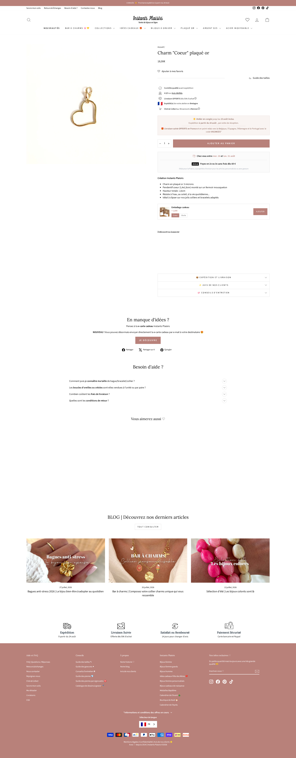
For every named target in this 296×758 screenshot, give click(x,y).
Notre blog (125, 666)
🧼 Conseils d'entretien (214, 292)
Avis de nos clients (128, 671)
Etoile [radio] (183, 215)
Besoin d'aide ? (70, 8)
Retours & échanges (34, 666)
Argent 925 (210, 28)
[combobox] (148, 724)
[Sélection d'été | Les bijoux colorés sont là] (230, 560)
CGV (28, 700)
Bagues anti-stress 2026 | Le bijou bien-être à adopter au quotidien (66, 591)
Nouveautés (52, 28)
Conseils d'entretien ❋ (85, 671)
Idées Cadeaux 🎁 (131, 28)
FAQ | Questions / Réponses (38, 662)
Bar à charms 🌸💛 (77, 28)
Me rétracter (31, 690)
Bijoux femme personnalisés (172, 681)
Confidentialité (146, 742)
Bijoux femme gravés (169, 666)
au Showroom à (181, 109)
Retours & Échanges (52, 8)
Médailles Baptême (168, 690)
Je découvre (148, 340)
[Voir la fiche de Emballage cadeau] (164, 211)
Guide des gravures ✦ (85, 666)
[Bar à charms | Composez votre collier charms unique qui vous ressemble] (148, 560)
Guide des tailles (261, 78)
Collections (103, 28)
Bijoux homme (166, 671)
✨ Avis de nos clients (213, 285)
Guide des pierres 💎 (85, 676)
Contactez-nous (88, 8)
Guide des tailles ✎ (84, 662)
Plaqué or (188, 28)
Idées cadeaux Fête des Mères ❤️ (174, 676)
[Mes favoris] (248, 19)
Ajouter (260, 211)
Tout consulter (148, 526)
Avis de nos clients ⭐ (163, 742)
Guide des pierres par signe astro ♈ (91, 681)
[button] (170, 71)
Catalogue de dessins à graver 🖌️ (90, 685)
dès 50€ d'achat (179, 98)
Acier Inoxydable (238, 28)
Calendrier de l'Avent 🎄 (170, 695)
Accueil (161, 47)
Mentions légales (131, 742)
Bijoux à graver (162, 28)
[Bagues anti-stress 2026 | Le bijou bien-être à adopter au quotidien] (65, 560)
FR (149, 724)
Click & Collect (32, 681)
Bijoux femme (166, 662)
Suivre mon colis (33, 8)
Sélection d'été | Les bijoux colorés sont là (230, 591)
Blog (100, 8)
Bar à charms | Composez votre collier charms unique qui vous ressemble (147, 593)
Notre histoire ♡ (127, 662)
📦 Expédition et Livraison (213, 277)
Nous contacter (33, 671)
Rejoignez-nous (33, 676)
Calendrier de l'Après (169, 704)
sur (173, 93)
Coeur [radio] (175, 215)
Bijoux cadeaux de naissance (172, 685)
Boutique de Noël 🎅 (169, 700)
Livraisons (30, 695)
